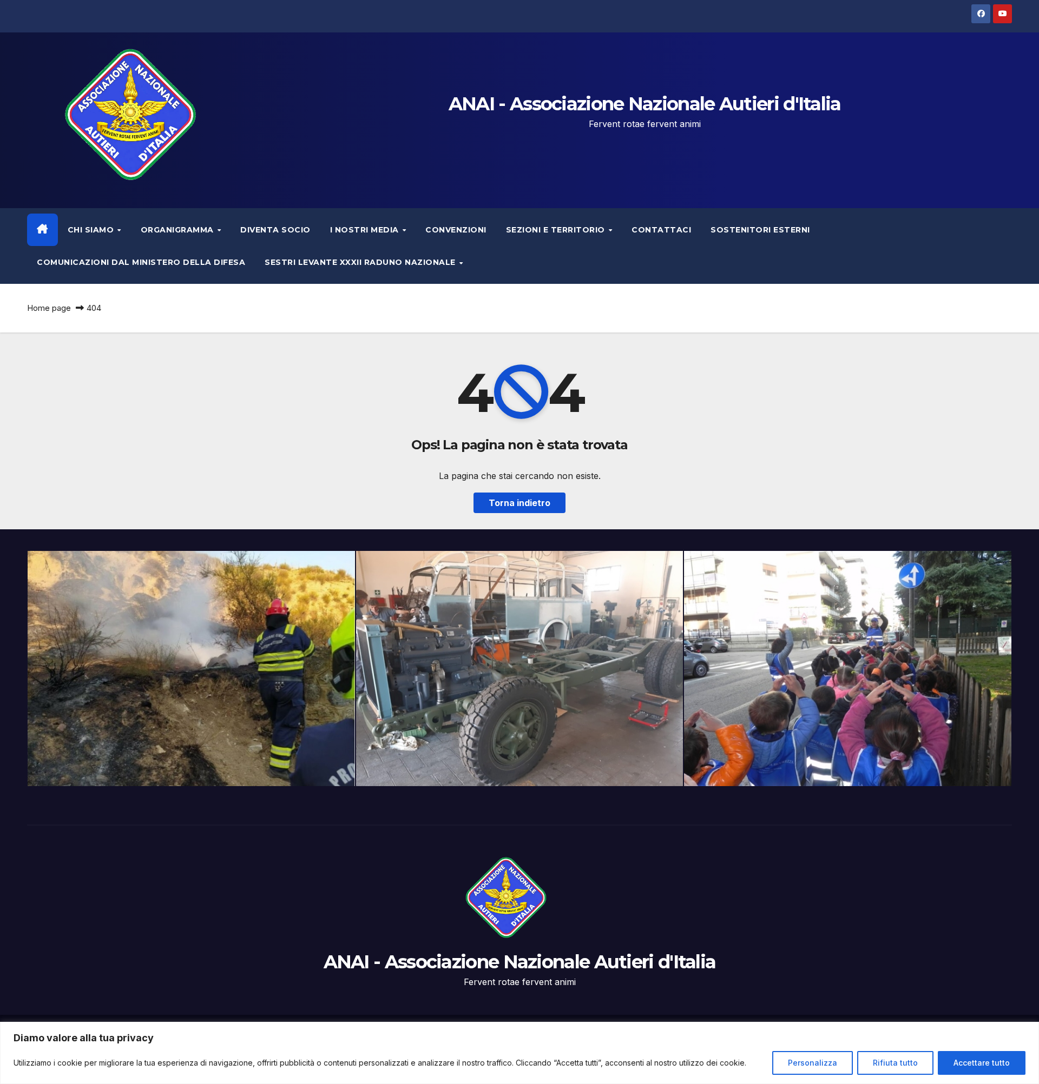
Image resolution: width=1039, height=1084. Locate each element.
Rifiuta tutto (895, 1062)
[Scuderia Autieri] (519, 668)
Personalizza (812, 1062)
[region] (519, 1053)
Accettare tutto (981, 1062)
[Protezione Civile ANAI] (191, 668)
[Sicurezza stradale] (847, 668)
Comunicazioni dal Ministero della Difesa (141, 262)
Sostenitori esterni (760, 230)
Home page (49, 308)
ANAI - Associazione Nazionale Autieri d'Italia (645, 103)
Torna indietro (519, 502)
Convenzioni (455, 230)
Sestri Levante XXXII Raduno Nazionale (361, 262)
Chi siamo (92, 230)
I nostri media (366, 230)
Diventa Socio (275, 230)
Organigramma (178, 230)
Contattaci (661, 230)
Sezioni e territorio (557, 230)
